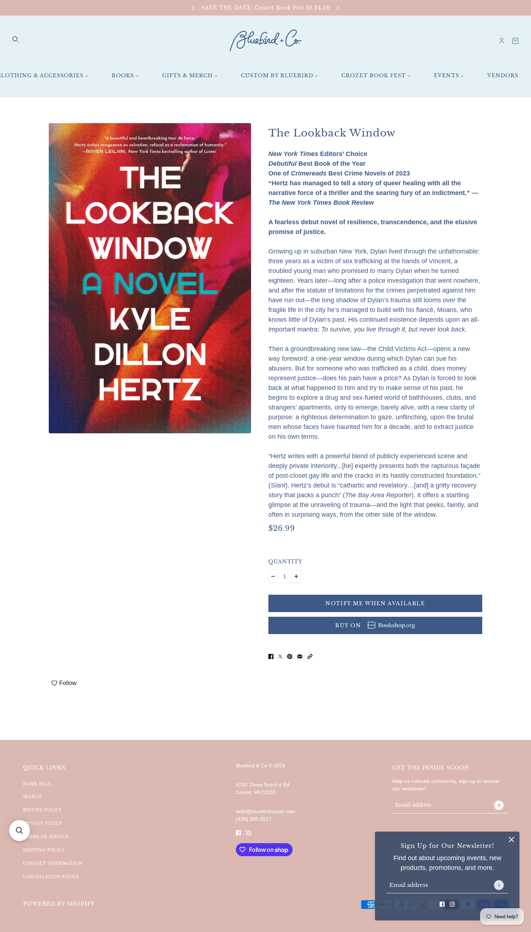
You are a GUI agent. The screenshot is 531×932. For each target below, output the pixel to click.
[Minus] (273, 576)
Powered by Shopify (59, 904)
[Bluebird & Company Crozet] (265, 40)
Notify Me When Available (375, 603)
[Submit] (499, 885)
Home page (37, 784)
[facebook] (442, 904)
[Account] (502, 41)
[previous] (193, 7)
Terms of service (46, 837)
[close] (511, 839)
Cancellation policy (51, 877)
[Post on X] (280, 656)
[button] (310, 656)
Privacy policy (42, 823)
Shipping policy (44, 850)
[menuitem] (125, 76)
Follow (68, 683)
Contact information (52, 863)
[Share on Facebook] (271, 656)
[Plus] (296, 576)
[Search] (16, 39)
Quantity (285, 561)
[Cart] (515, 41)
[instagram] (452, 904)
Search (32, 796)
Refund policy (42, 810)
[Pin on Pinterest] (289, 656)
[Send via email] (299, 656)
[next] (338, 7)
